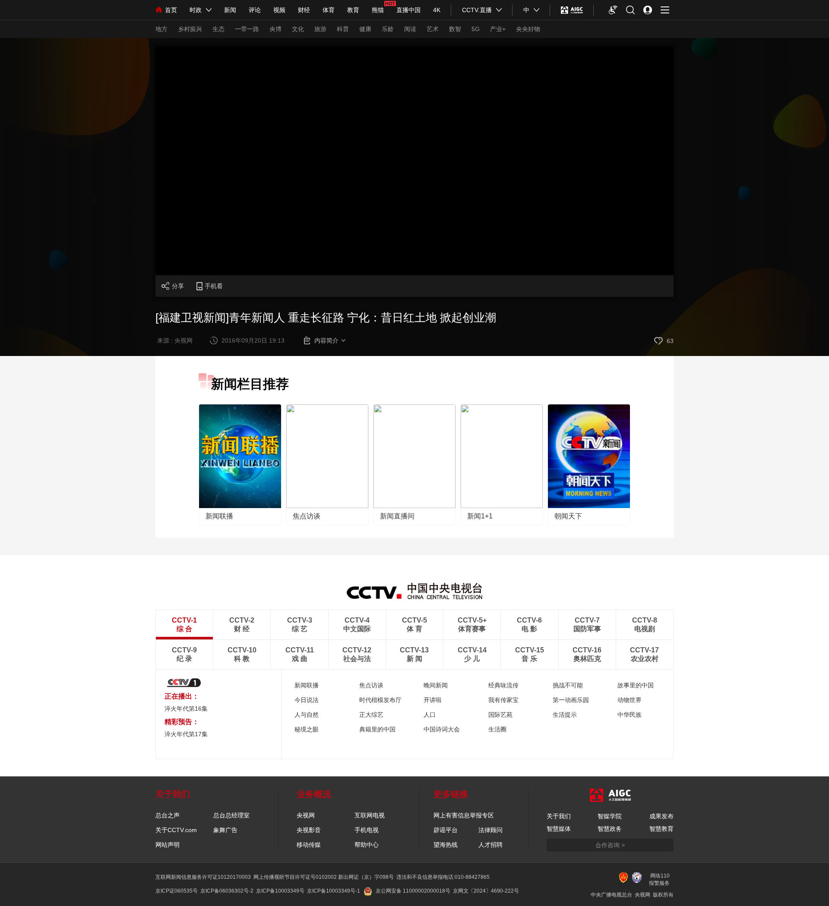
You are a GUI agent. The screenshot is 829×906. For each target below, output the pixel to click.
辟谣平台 (445, 830)
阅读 (410, 28)
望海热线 (445, 844)
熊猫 (378, 9)
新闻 (230, 9)
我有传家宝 (503, 699)
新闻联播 (219, 516)
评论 (255, 9)
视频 (279, 9)
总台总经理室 (231, 815)
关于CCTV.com (176, 830)
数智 (455, 28)
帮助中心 (366, 844)
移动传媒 (309, 844)
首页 (171, 9)
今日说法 (306, 699)
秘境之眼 (306, 729)
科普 (343, 28)
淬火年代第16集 (186, 708)
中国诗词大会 (442, 729)
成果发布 (661, 816)
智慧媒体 (559, 828)
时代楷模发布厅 (380, 699)
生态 (218, 28)
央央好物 (528, 28)
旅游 (320, 28)
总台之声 (167, 815)
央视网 (306, 815)
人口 (430, 714)
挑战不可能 (568, 685)
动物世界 (629, 699)
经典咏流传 (503, 685)
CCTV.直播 (477, 9)
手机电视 (366, 830)
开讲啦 (433, 699)
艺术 (433, 28)
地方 (161, 28)
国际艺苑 (500, 714)
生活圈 (497, 729)
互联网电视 (369, 815)
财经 (304, 9)
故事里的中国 (635, 685)
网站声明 (167, 844)
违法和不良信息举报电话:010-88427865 (443, 877)
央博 (275, 28)
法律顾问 (490, 830)
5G (475, 28)
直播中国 (408, 9)
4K (436, 9)
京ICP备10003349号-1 (333, 891)
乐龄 (388, 28)
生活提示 (565, 714)
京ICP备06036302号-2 (226, 891)
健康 (365, 28)
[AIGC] (572, 10)
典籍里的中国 (377, 729)
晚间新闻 (436, 685)
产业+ (498, 28)
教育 (353, 9)
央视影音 (309, 830)
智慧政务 (610, 828)
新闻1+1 (480, 516)
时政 (196, 9)
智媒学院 (610, 816)
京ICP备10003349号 (280, 891)
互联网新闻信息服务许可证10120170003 (203, 877)
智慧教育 (661, 828)
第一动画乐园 (571, 699)
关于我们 (559, 816)
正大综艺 (371, 714)
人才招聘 (490, 844)
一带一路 (247, 28)
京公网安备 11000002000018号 (413, 891)
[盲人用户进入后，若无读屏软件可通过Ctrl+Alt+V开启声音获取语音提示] (613, 10)
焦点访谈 (306, 516)
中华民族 (629, 714)
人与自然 (306, 714)
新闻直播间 (397, 516)
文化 (298, 28)
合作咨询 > (610, 845)
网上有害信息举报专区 (463, 815)
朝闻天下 (568, 516)
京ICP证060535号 (176, 891)
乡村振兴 (190, 28)
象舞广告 (225, 830)
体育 (329, 9)
